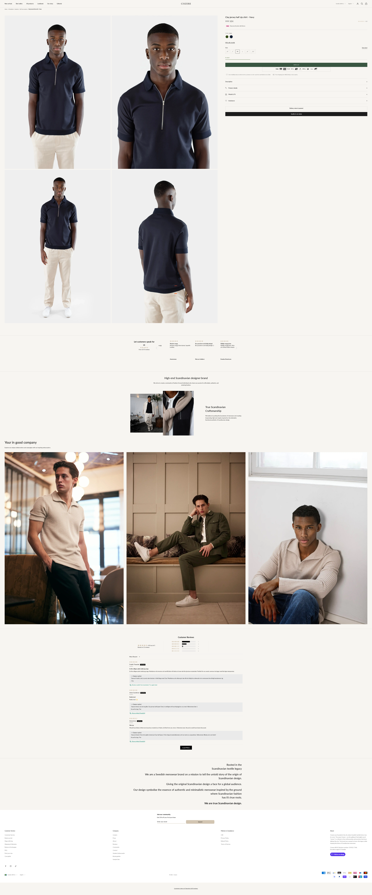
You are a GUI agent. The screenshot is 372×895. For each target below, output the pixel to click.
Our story (50, 3)
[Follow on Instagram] (11, 866)
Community (116, 847)
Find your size (8, 853)
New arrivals (8, 3)
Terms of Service (225, 844)
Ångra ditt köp (9, 841)
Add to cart (296, 65)
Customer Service (10, 835)
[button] (157, 348)
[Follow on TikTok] (16, 866)
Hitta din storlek (230, 42)
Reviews (115, 844)
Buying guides (117, 856)
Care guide (8, 856)
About (114, 841)
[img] (144, 348)
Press (114, 838)
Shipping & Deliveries (11, 844)
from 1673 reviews (144, 349)
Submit (200, 822)
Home (6, 9)
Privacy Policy (225, 838)
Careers (115, 835)
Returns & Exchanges (10, 847)
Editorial (59, 3)
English (350, 3)
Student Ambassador (119, 853)
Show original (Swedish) (138, 713)
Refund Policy (225, 841)
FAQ (6, 850)
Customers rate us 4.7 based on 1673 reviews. (186, 888)
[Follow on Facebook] (6, 866)
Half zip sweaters (24, 9)
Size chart (364, 47)
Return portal (8, 838)
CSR (222, 835)
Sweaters (17, 9)
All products (30, 3)
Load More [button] (186, 748)
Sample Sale (116, 859)
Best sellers (19, 3)
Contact (115, 850)
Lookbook (40, 3)
